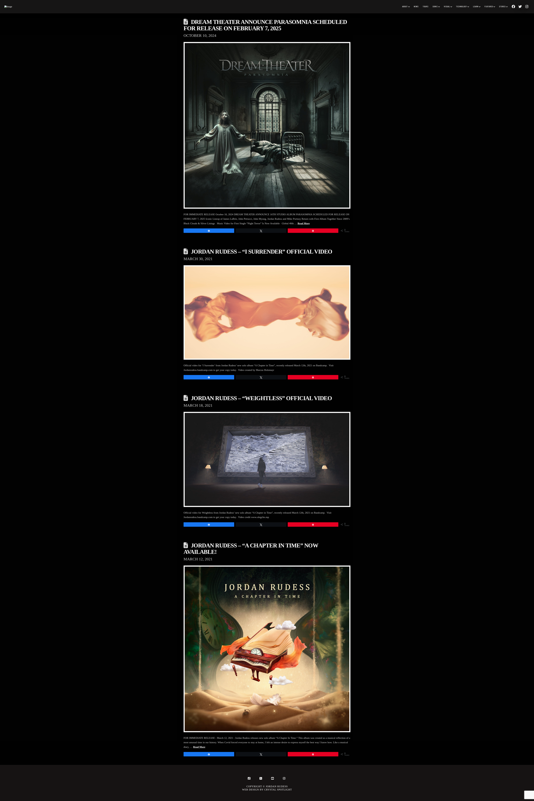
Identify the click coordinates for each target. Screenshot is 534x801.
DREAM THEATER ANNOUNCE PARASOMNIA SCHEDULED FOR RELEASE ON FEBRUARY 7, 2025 (265, 25)
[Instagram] (284, 778)
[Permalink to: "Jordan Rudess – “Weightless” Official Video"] (267, 459)
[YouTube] (273, 778)
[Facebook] (249, 778)
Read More (304, 223)
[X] (261, 778)
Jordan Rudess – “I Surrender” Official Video (261, 251)
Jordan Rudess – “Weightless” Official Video (261, 398)
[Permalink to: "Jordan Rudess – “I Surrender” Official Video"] (267, 312)
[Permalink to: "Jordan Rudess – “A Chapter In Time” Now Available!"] (267, 649)
